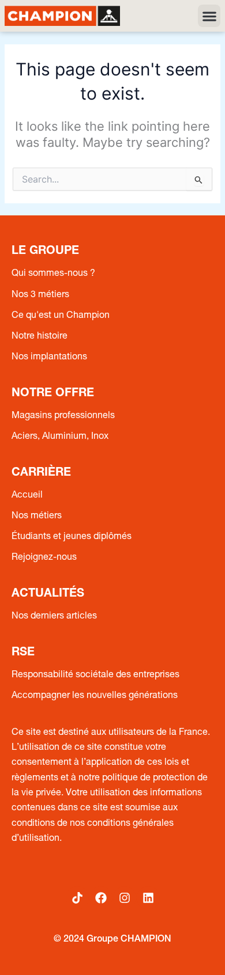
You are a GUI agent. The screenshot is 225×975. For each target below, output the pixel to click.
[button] (209, 16)
